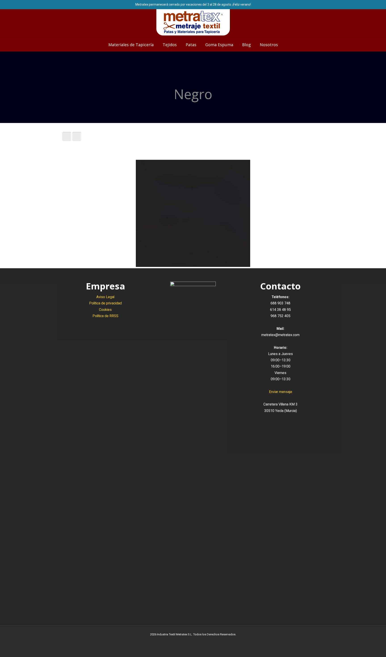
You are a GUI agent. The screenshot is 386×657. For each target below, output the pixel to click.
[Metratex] (193, 22)
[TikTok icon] (202, 641)
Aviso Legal (105, 297)
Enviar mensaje (280, 392)
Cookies (105, 310)
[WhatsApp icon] (183, 641)
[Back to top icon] (364, 648)
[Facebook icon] (188, 641)
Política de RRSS (105, 316)
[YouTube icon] (193, 641)
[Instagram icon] (197, 641)
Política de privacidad (105, 303)
